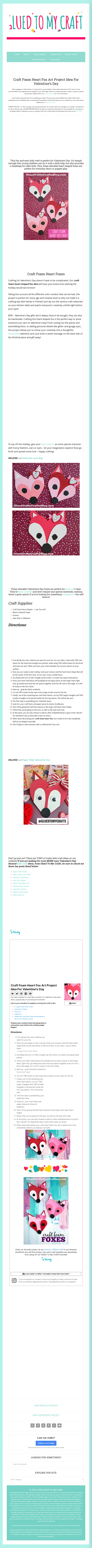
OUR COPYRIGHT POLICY (46, 1415)
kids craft (22, 863)
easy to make (25, 591)
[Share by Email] (12, 993)
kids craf (70, 588)
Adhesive (17, 1014)
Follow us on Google (46, 1443)
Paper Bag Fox (18, 895)
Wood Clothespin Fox (21, 883)
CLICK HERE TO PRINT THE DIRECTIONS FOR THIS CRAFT (47, 1274)
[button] (21, 993)
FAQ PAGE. (79, 111)
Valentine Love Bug (32, 458)
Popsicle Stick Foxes (20, 892)
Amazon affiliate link (53, 1249)
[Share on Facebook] (26, 993)
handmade (13, 333)
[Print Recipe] (30, 993)
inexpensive (68, 594)
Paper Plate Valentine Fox (36, 760)
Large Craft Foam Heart (24, 1007)
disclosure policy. (50, 102)
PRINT (73, 1003)
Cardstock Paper (20, 1009)
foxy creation (47, 444)
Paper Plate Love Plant (22, 875)
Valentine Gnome (19, 889)
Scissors (17, 1011)
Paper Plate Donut (20, 872)
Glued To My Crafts (46, 22)
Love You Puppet (19, 880)
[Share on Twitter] (17, 993)
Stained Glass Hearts (21, 886)
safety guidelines (49, 93)
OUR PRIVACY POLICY (46, 1405)
